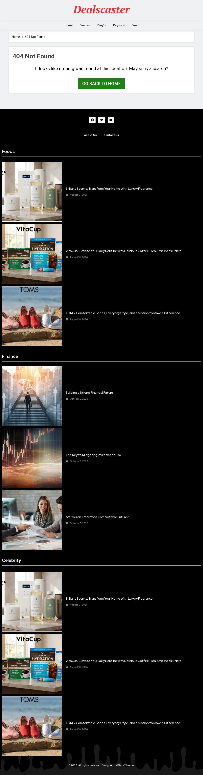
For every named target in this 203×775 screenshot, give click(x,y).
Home (68, 25)
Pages (117, 25)
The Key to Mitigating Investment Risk (93, 455)
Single (101, 25)
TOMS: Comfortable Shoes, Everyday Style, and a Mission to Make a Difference (123, 313)
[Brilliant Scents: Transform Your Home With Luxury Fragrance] (32, 192)
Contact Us (111, 135)
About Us (90, 135)
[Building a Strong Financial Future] (32, 396)
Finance (85, 25)
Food (135, 25)
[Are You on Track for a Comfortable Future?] (32, 520)
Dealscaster (101, 9)
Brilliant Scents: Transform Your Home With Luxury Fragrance (109, 189)
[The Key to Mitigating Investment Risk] (32, 458)
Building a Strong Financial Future (89, 392)
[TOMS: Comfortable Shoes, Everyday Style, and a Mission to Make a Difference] (32, 316)
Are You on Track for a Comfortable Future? (97, 517)
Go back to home (101, 83)
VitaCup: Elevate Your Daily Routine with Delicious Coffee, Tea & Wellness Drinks (123, 251)
